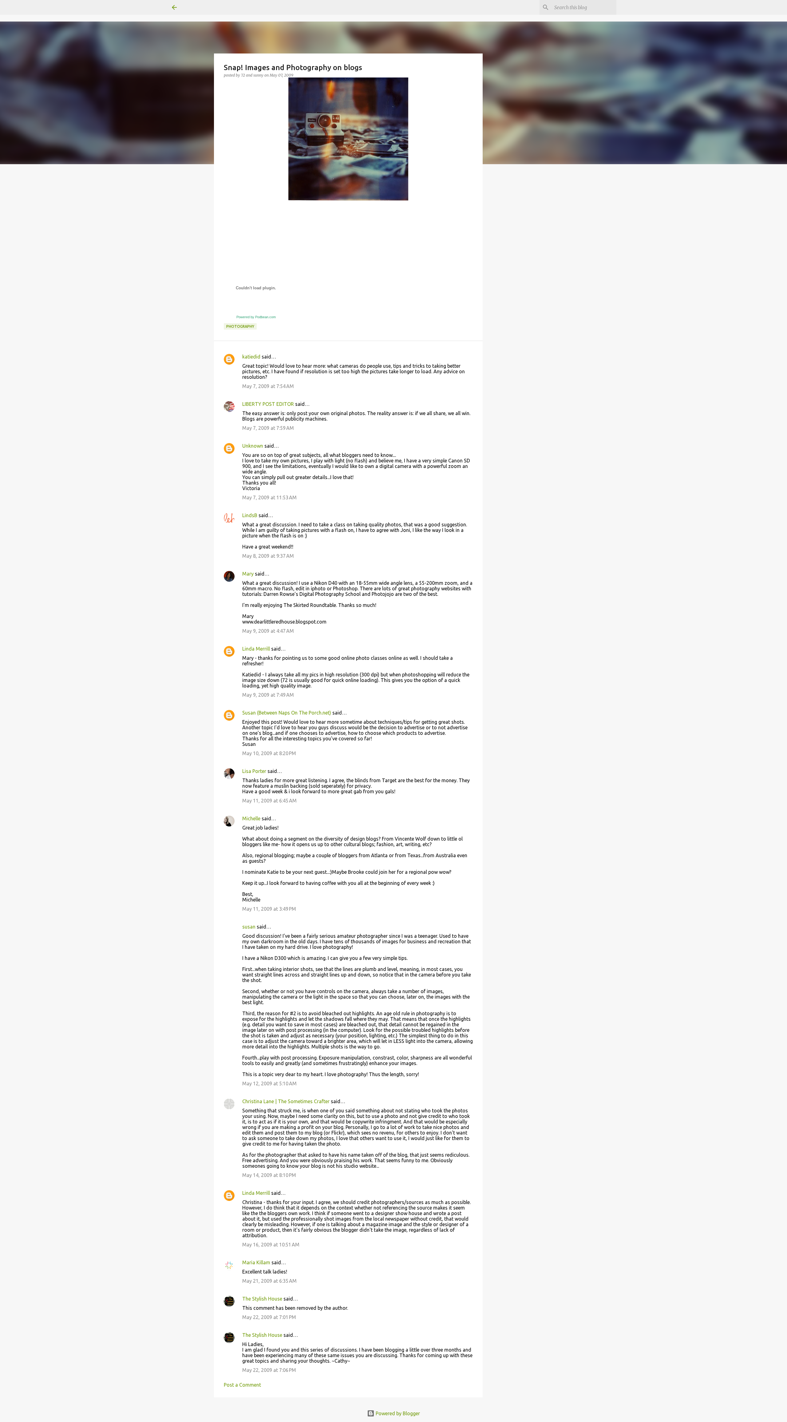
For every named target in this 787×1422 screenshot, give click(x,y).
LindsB (249, 515)
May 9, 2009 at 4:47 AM (268, 631)
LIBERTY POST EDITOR (268, 404)
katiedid (251, 356)
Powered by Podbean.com (256, 317)
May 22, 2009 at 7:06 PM (269, 1370)
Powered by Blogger (397, 1413)
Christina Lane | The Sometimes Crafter (286, 1101)
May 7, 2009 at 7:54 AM (268, 386)
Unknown (252, 446)
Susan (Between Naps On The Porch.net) (286, 712)
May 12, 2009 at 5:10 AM (269, 1083)
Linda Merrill (256, 649)
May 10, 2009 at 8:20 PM (269, 753)
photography (240, 326)
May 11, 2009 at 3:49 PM (269, 909)
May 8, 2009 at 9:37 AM (268, 556)
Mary (248, 573)
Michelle (251, 818)
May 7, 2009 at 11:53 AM (269, 497)
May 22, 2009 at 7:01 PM (269, 1317)
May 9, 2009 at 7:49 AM (268, 695)
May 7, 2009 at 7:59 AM (268, 428)
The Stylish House (262, 1298)
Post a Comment (242, 1385)
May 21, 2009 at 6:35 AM (269, 1281)
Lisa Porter (254, 771)
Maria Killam (256, 1262)
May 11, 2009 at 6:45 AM (269, 800)
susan (248, 926)
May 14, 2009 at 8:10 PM (269, 1175)
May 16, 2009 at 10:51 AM (270, 1244)
